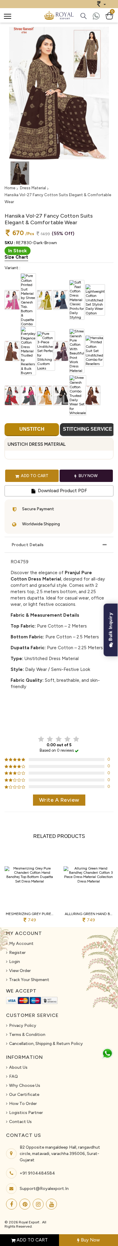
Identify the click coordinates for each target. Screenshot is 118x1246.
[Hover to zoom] (59, 93)
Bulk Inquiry (110, 628)
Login (14, 961)
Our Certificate (24, 1094)
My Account (21, 943)
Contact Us (20, 1121)
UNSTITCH (31, 429)
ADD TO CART (31, 1240)
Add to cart (34, 475)
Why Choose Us (24, 1085)
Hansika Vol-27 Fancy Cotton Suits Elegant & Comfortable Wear (58, 198)
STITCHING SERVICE (87, 429)
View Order (20, 970)
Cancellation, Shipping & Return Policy (46, 1043)
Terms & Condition (27, 1034)
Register (17, 952)
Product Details (27, 544)
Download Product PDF (62, 490)
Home (10, 188)
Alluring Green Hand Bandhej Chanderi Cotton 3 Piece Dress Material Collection (88, 914)
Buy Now (90, 1240)
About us (18, 1067)
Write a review (59, 800)
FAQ (13, 1076)
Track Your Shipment (29, 979)
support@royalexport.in (44, 1188)
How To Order (23, 1103)
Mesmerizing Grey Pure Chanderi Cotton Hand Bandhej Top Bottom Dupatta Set (29, 914)
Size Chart (16, 257)
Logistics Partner (26, 1112)
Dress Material (33, 188)
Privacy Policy (22, 1025)
